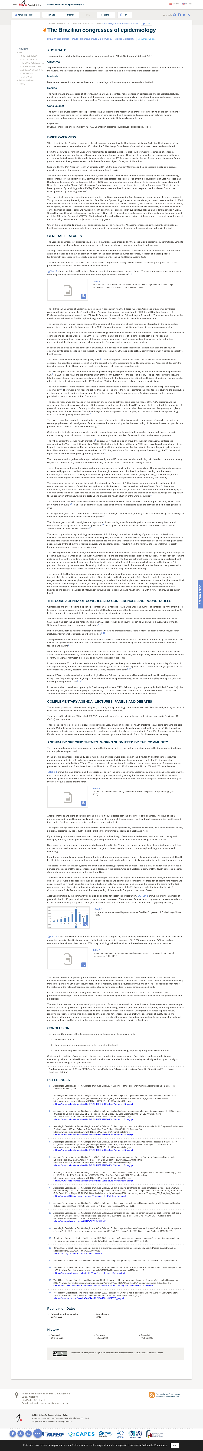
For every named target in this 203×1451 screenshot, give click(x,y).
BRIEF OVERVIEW (28, 56)
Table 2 (53, 936)
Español (176, 4)
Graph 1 (144, 895)
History (22, 84)
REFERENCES (25, 77)
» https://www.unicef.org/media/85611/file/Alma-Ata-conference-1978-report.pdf (89, 1273)
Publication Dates (26, 80)
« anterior (69, 15)
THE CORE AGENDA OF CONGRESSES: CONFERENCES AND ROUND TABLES (32, 63)
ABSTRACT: (24, 49)
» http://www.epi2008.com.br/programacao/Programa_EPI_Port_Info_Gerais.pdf (89, 1196)
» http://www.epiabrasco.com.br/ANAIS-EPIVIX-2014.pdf (79, 1221)
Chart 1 (53, 271)
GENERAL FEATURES (30, 59)
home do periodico (26, 15)
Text (21, 52)
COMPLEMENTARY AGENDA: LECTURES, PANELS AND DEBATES (32, 66)
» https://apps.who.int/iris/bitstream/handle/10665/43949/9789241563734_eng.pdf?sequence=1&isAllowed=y (103, 1285)
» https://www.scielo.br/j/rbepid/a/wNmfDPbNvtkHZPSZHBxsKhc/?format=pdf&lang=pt (93, 1104)
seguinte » (106, 15)
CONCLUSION (26, 73)
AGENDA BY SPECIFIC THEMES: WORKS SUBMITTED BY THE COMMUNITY (32, 70)
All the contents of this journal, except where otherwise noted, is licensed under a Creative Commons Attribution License (117, 1353)
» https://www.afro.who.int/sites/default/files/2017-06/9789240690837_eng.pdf (88, 1298)
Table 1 (53, 772)
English (188, 4)
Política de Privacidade (154, 1445)
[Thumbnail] (68, 917)
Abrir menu (16, 5)
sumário (51, 15)
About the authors (147, 39)
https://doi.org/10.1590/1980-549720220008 (121, 24)
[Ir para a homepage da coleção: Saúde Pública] (22, 4)
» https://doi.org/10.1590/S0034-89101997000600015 (77, 1253)
